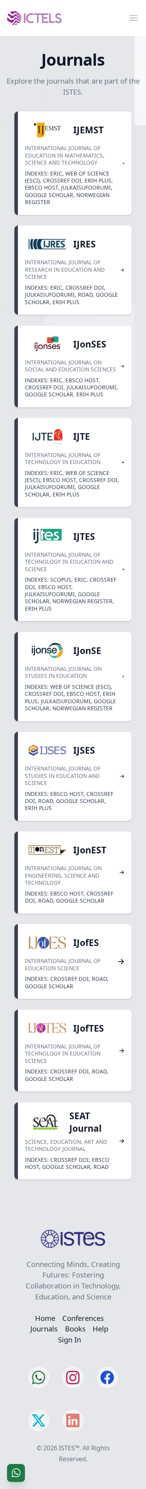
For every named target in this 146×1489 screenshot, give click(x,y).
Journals (44, 1328)
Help (100, 1328)
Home (45, 1318)
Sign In (69, 1339)
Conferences (83, 1318)
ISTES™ (69, 1448)
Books (75, 1328)
